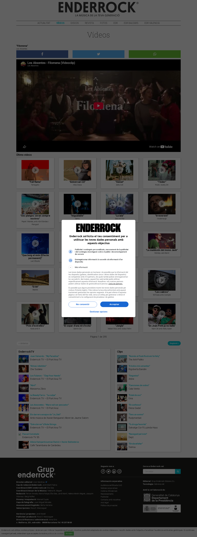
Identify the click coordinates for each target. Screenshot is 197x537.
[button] (98, 267)
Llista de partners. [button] (115, 284)
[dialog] (98, 268)
